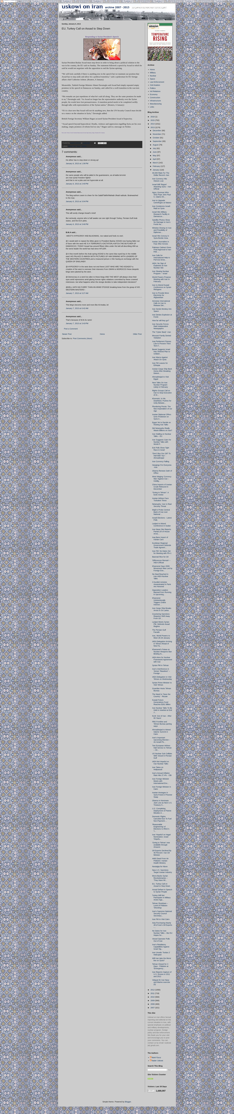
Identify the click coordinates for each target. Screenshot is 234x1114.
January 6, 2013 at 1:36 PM (77, 163)
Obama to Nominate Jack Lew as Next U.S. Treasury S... (162, 803)
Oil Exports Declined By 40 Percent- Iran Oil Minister (161, 853)
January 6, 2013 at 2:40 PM (77, 184)
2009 (153, 1001)
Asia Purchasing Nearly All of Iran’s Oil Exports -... (162, 925)
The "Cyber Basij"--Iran (161, 332)
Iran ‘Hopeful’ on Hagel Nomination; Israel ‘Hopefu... (161, 837)
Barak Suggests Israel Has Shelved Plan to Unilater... (161, 351)
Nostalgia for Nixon (160, 866)
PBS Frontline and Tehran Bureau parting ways (162, 724)
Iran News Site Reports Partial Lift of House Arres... (161, 531)
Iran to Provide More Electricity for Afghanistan (160, 295)
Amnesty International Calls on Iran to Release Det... (161, 303)
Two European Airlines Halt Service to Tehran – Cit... (162, 748)
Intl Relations (155, 91)
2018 (153, 117)
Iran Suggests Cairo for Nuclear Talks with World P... (161, 442)
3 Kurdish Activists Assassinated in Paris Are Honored (161, 584)
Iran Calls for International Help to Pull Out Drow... (161, 257)
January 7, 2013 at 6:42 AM (77, 308)
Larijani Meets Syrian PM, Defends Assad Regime (161, 624)
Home (102, 334)
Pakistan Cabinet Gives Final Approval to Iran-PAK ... (161, 249)
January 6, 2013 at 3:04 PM (77, 201)
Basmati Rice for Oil (160, 557)
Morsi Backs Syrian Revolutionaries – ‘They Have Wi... (160, 878)
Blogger (128, 1102)
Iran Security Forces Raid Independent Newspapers (160, 326)
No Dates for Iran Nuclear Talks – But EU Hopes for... (162, 933)
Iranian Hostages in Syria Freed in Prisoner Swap (162, 795)
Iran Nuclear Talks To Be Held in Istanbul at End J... (162, 710)
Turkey (83, 146)
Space (152, 79)
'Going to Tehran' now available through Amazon (161, 845)
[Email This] (99, 143)
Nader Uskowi (157, 1061)
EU (75, 146)
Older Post (137, 334)
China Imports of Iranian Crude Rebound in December (162, 487)
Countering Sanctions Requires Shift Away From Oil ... (161, 616)
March (155, 163)
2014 (153, 124)
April (155, 159)
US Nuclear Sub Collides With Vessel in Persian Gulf (162, 756)
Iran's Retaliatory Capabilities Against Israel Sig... (160, 947)
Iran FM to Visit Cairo (160, 919)
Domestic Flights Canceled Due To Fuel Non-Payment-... (161, 818)
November (157, 134)
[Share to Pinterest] (106, 143)
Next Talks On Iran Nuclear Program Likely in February (160, 385)
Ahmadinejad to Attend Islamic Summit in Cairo (161, 732)
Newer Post (67, 334)
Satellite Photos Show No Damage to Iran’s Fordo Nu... (161, 222)
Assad (70, 146)
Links (152, 107)
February (157, 166)
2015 (153, 120)
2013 (153, 127)
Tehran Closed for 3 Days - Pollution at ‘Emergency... (160, 966)
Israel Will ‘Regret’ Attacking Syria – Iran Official (161, 186)
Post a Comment (71, 329)
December (157, 131)
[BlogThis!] (100, 143)
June (155, 152)
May (155, 156)
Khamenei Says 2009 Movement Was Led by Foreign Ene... (162, 568)
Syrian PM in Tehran (160, 665)
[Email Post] (94, 143)
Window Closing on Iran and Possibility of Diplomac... (161, 230)
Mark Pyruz (156, 1057)
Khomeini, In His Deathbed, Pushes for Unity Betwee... (161, 401)
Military (153, 73)
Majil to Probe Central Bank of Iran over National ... (161, 512)
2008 (153, 1004)
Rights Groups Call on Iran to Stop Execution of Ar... (162, 393)
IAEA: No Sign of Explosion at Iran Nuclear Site (159, 265)
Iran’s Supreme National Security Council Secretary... (162, 913)
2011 (153, 993)
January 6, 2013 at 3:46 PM (77, 224)
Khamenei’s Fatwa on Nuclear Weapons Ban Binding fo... (162, 651)
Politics (153, 88)
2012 (153, 990)
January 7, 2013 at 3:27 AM (77, 293)
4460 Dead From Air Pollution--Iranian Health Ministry (160, 861)
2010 (153, 997)
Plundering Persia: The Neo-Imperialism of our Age (162, 408)
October (156, 138)
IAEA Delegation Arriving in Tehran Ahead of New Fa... (162, 643)
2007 (153, 1008)
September (157, 141)
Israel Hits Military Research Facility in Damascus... (160, 214)
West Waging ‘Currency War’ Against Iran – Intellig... (161, 479)
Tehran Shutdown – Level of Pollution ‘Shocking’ (160, 905)
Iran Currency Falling (160, 461)
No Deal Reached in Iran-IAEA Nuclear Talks (160, 576)
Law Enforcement (157, 82)
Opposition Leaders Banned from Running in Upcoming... (161, 592)
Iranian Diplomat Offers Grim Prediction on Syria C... (161, 416)
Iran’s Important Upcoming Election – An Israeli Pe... (161, 740)
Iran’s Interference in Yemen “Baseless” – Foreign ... (161, 671)
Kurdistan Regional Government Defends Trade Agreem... (161, 545)
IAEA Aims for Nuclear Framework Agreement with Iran (162, 659)
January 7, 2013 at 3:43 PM (77, 323)
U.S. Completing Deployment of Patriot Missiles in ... (161, 811)
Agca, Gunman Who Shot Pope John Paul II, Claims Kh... (161, 194)
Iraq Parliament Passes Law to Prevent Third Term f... (161, 343)
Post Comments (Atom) (82, 338)
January (156, 170)
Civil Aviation (155, 85)
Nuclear (153, 76)
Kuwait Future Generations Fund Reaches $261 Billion (161, 702)
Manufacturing (156, 104)
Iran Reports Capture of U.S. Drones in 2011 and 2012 (161, 974)
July (154, 148)
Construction (155, 98)
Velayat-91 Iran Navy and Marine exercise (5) (161, 982)
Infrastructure (155, 101)
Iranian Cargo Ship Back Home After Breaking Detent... (162, 371)
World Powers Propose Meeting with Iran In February (161, 279)
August (156, 145)
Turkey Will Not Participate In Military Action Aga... (161, 897)
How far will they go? (160, 320)
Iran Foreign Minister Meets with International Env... (160, 781)
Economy (153, 94)
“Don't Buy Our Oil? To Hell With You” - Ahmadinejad (161, 455)
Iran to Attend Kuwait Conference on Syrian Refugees (161, 287)
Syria (79, 146)
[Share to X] (102, 143)
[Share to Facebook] (104, 143)
